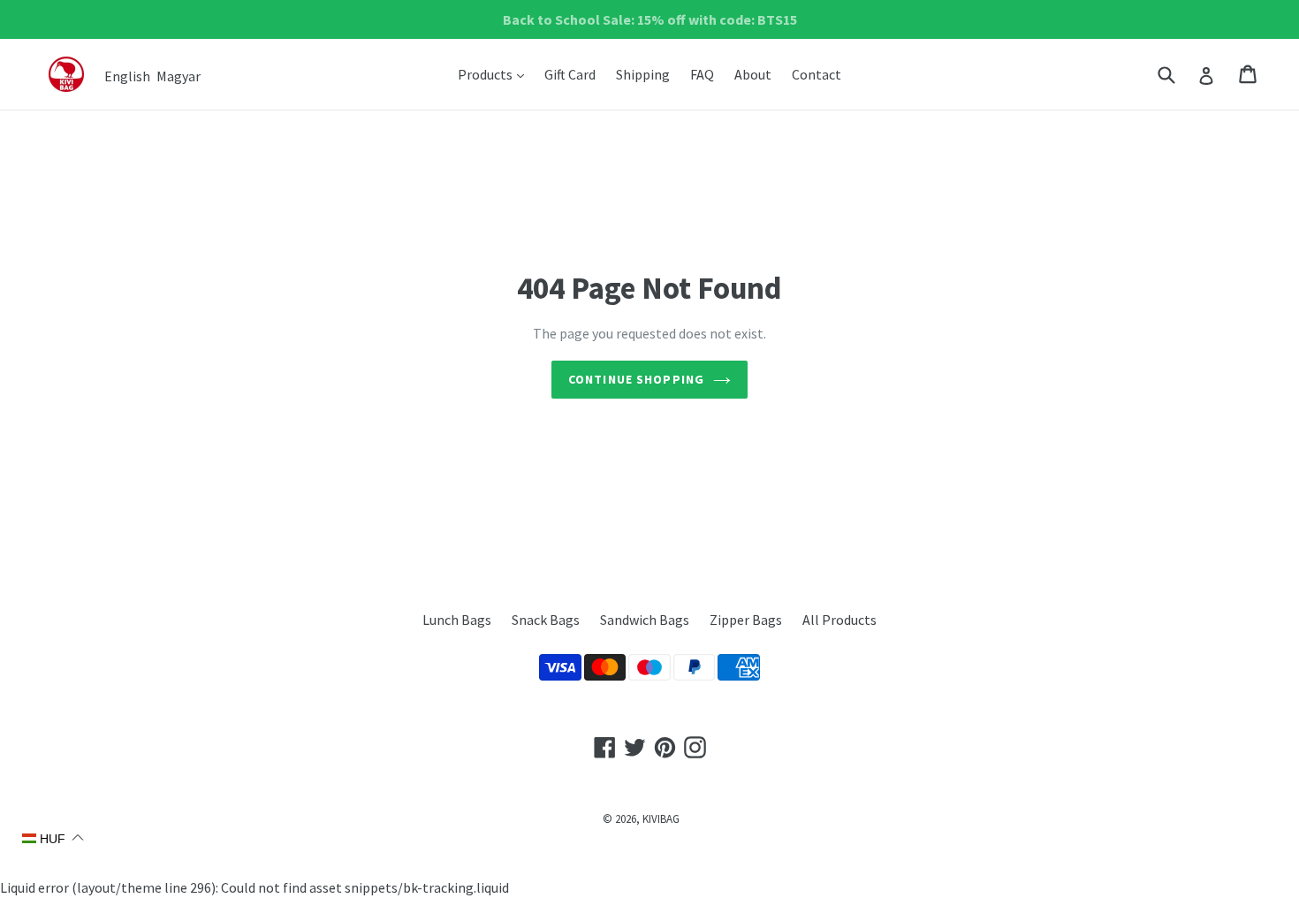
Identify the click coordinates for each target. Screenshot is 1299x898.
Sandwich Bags (644, 619)
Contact (816, 74)
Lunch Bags (456, 619)
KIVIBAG (661, 818)
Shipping (643, 74)
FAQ (702, 74)
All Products (839, 619)
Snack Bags (546, 619)
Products (495, 74)
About (752, 74)
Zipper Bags (746, 619)
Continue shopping (636, 379)
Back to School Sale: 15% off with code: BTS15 (650, 19)
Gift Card (570, 74)
